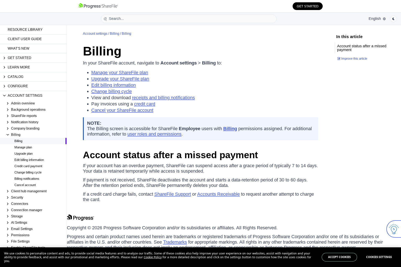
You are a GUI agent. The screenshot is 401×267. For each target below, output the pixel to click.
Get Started (308, 6)
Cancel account (25, 185)
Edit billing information (29, 160)
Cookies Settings (379, 257)
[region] (200, 257)
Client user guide (25, 39)
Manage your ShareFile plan (119, 72)
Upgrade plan (23, 153)
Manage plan (23, 147)
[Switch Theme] (393, 18)
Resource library (25, 29)
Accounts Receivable (218, 194)
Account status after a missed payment (170, 155)
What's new (18, 48)
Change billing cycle (28, 172)
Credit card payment (28, 166)
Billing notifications (26, 178)
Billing (18, 141)
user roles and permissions (154, 134)
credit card (144, 104)
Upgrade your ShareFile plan (120, 78)
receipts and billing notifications (163, 97)
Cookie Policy (153, 257)
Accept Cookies (339, 257)
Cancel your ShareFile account (122, 110)
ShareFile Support (172, 194)
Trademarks (175, 242)
